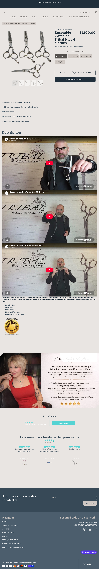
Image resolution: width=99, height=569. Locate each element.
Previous (4, 54)
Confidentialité (8, 532)
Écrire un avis (63, 423)
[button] (86, 12)
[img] (49, 440)
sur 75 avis (48, 442)
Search (5, 522)
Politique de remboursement (13, 547)
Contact (5, 536)
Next (51, 54)
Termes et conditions (10, 525)
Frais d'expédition (60, 46)
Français (87, 564)
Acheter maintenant (75, 79)
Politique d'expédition (10, 540)
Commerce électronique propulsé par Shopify (24, 562)
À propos (5, 529)
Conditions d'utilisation (11, 543)
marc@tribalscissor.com (88, 522)
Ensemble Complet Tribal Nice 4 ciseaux (21, 23)
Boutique (23, 17)
